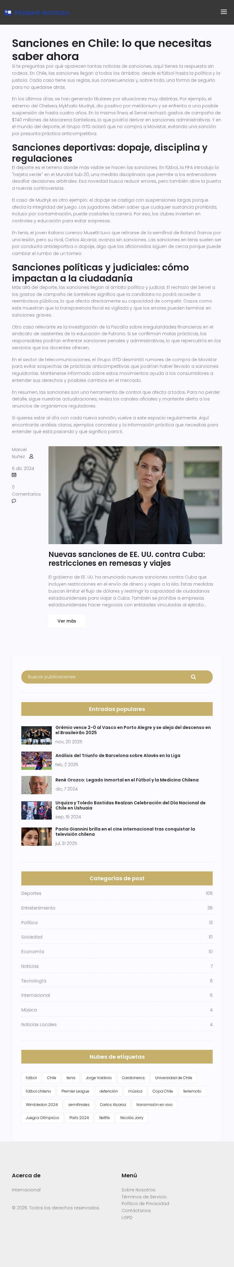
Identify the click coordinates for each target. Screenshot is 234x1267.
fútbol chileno (38, 1091)
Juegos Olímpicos (42, 1117)
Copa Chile (163, 1091)
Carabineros (133, 1077)
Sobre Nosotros (138, 1190)
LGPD (127, 1218)
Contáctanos (136, 1211)
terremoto (192, 1091)
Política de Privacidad (145, 1204)
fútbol (31, 1077)
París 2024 (79, 1117)
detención (109, 1091)
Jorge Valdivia (99, 1077)
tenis (71, 1077)
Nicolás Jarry (132, 1117)
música (135, 1091)
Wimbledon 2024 (42, 1104)
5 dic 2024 (23, 468)
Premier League (75, 1091)
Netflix (104, 1117)
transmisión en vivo (154, 1104)
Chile (51, 1077)
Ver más (67, 621)
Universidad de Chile (173, 1077)
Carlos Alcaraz (113, 1104)
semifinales (79, 1104)
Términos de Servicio (144, 1197)
